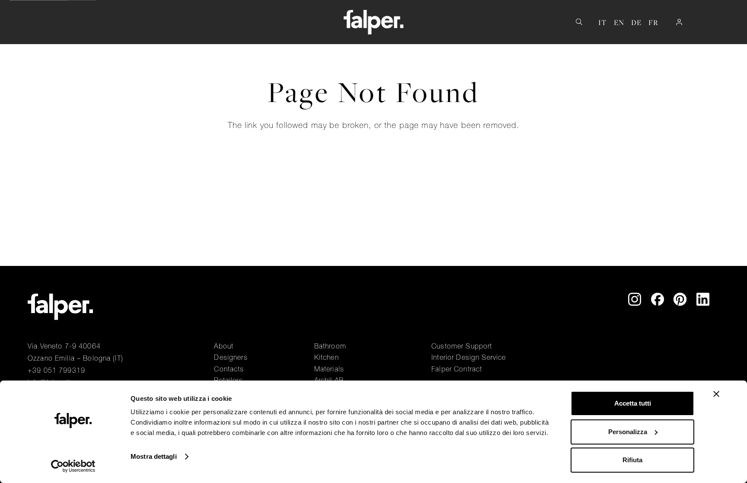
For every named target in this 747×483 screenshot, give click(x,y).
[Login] (679, 22)
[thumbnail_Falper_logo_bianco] (374, 22)
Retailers (228, 380)
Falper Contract (456, 369)
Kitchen (326, 357)
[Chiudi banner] (716, 394)
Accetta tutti (632, 403)
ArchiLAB (329, 380)
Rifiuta (632, 460)
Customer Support (461, 346)
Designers (230, 357)
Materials (329, 369)
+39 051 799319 (56, 370)
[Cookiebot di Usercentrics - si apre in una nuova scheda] (73, 466)
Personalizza (627, 431)
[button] (119, 22)
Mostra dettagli (154, 456)
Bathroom (330, 346)
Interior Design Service (468, 357)
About (223, 346)
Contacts (229, 369)
